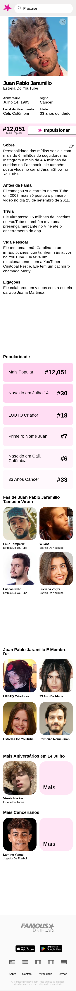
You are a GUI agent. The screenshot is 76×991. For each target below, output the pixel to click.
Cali (6, 113)
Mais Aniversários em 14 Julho (34, 756)
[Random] (62, 22)
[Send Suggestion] (72, 146)
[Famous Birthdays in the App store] (25, 948)
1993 (24, 102)
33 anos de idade (55, 113)
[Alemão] (64, 962)
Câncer (46, 102)
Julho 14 (10, 102)
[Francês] (38, 962)
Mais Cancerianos (21, 812)
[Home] (38, 927)
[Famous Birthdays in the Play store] (51, 948)
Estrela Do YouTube (20, 88)
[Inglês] (12, 962)
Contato (27, 974)
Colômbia (20, 113)
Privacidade (45, 974)
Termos (62, 974)
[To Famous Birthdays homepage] (7, 7)
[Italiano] (51, 962)
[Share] (13, 22)
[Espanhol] (25, 962)
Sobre (12, 974)
